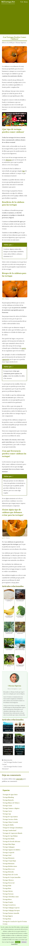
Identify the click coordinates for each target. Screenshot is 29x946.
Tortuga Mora (7, 899)
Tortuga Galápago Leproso (11, 908)
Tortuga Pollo (7, 885)
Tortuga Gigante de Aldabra (11, 850)
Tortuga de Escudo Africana (11, 841)
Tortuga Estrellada (8, 839)
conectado (19, 779)
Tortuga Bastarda (8, 800)
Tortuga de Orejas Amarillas (11, 877)
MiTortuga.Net (8, 2)
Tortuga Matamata (8, 858)
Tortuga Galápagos (9, 847)
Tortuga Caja (7, 814)
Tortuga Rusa (7, 888)
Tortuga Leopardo (8, 852)
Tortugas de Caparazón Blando (12, 833)
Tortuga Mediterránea (10, 866)
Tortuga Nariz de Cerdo (10, 874)
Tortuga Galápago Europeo (11, 910)
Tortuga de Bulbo (8, 825)
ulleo (3, 298)
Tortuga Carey (7, 811)
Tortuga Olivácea (8, 880)
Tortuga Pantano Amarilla (11, 913)
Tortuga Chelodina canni (11, 896)
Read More (14, 944)
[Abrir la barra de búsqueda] (21, 2)
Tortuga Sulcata (8, 891)
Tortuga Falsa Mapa (9, 844)
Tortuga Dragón (8, 902)
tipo (23, 171)
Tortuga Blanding (8, 797)
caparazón (5, 359)
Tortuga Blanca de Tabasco (11, 803)
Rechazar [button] (24, 942)
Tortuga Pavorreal (8, 883)
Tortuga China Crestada (10, 822)
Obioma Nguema (14, 686)
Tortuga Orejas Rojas (9, 861)
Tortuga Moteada (8, 872)
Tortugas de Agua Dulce (10, 794)
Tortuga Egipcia (8, 916)
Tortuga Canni (7, 805)
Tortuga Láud (7, 855)
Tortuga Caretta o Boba (10, 819)
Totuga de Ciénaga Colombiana (13, 827)
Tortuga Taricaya (8, 894)
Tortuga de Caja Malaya (10, 836)
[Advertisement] (14, 19)
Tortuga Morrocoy (9, 869)
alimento (9, 160)
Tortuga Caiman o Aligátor (11, 808)
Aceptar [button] (18, 942)
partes (24, 348)
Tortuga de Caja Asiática (10, 816)
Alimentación (8, 760)
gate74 (3, 538)
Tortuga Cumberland (9, 830)
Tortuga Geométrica (9, 905)
